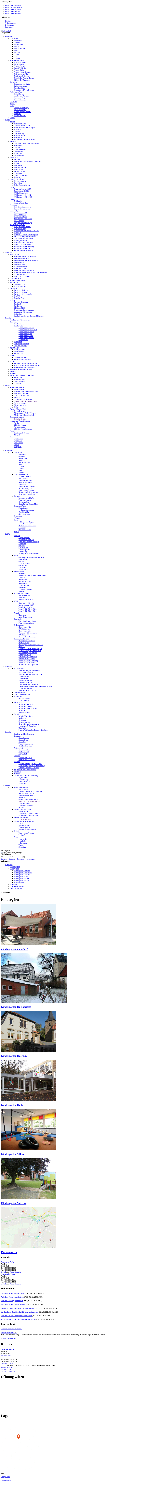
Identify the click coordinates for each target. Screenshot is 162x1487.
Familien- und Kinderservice (20, 320)
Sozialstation (18, 383)
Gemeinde (8, 36)
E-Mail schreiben (7, 1363)
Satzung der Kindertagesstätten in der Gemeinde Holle (20, 1308)
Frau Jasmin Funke (7, 1262)
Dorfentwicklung (20, 229)
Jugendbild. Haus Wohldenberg (21, 369)
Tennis (16, 445)
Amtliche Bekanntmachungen (24, 128)
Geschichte (13, 102)
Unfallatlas (18, 314)
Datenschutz (9, 25)
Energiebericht (19, 262)
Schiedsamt (18, 173)
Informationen (15, 254)
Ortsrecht (17, 131)
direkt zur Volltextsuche (13, 7)
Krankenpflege (19, 379)
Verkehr (12, 300)
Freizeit (7, 385)
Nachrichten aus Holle (22, 126)
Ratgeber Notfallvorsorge (23, 223)
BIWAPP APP (19, 221)
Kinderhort (18, 342)
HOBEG (17, 296)
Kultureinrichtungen (17, 387)
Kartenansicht (23, 340)
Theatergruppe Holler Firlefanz (25, 413)
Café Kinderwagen (20, 346)
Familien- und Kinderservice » (11, 1329)
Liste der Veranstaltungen (23, 429)
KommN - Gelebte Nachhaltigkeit (26, 235)
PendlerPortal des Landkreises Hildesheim (28, 316)
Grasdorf (17, 42)
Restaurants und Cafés (22, 84)
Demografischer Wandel (22, 227)
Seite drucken (11, 1339)
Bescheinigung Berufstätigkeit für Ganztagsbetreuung (19, 1312)
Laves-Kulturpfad (20, 62)
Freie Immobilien (20, 286)
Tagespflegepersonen (21, 344)
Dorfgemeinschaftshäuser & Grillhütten (27, 161)
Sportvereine (18, 439)
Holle (16, 50)
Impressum (9, 27)
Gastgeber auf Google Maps (24, 90)
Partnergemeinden (20, 241)
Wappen (12, 104)
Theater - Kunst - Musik (18, 409)
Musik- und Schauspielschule (24, 415)
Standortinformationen (17, 280)
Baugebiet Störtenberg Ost (23, 294)
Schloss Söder (19, 70)
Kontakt (8, 21)
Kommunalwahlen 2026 (22, 189)
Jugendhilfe (18, 377)
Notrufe (12, 199)
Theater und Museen (21, 405)
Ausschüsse (18, 145)
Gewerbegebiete (15, 278)
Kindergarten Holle (25, 334)
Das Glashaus (19, 64)
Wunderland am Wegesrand (23, 250)
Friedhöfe (13, 371)
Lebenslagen (18, 183)
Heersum (17, 46)
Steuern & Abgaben (21, 175)
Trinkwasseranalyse (21, 274)
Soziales (8, 318)
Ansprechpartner (20, 124)
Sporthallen (18, 441)
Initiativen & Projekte (17, 225)
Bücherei (17, 397)
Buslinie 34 (18, 304)
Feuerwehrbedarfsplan (22, 209)
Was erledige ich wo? (17, 179)
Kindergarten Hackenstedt (28, 330)
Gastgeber (13, 82)
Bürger (7, 120)
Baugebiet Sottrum (20, 292)
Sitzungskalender (20, 149)
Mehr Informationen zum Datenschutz (14, 1337)
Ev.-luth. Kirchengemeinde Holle (25, 363)
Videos (12, 118)
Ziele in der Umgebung (22, 80)
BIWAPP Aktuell (20, 215)
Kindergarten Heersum (26, 332)
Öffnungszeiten (10, 23)
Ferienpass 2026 (19, 350)
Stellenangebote (19, 135)
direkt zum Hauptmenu (13, 9)
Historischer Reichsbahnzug (24, 78)
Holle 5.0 (17, 233)
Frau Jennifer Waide (8, 1274)
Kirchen (12, 361)
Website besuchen (7, 1367)
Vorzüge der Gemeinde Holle (24, 139)
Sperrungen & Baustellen (23, 312)
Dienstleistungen (20, 181)
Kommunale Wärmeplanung (24, 270)
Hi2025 (16, 407)
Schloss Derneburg (20, 66)
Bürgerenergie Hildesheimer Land (26, 260)
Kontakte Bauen (19, 298)
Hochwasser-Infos (20, 217)
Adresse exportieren (8, 1371)
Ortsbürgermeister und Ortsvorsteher (26, 143)
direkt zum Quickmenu (13, 5)
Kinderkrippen (19, 324)
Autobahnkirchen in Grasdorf (24, 367)
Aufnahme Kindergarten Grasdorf (12, 1293)
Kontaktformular (15, 1272)
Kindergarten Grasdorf (26, 328)
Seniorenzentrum (20, 381)
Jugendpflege (14, 348)
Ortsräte (17, 147)
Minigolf (17, 435)
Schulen (12, 355)
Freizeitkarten (19, 94)
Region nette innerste (17, 417)
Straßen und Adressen (21, 96)
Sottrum (17, 58)
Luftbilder (17, 114)
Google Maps (5, 1477)
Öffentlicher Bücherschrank (23, 399)
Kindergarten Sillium (26, 336)
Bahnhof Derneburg (21, 302)
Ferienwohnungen (20, 86)
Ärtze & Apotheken (21, 203)
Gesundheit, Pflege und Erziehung (22, 375)
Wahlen (12, 187)
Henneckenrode (19, 48)
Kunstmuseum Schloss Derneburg (26, 391)
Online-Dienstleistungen (22, 185)
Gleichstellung (19, 133)
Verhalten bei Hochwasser (23, 219)
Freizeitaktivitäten (20, 419)
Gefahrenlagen (15, 211)
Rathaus (12, 122)
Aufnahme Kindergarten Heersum (13, 1304)
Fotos (12, 106)
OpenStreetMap (19, 98)
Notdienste (18, 201)
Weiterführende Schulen (22, 359)
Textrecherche (19, 155)
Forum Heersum (19, 411)
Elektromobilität (19, 308)
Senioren (13, 373)
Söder (16, 56)
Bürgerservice (14, 157)
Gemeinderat (18, 151)
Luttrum (17, 52)
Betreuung (13, 322)
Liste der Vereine (20, 425)
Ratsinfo (13, 141)
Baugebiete (14, 288)
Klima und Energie (20, 268)
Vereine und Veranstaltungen (20, 421)
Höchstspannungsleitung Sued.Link (26, 231)
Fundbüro (17, 163)
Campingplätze (19, 88)
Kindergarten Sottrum (26, 338)
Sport (11, 437)
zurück (3, 1339)
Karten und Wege (16, 92)
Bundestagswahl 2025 (22, 191)
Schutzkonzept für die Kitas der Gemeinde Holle (18, 1319)
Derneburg (18, 40)
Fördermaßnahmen (20, 266)
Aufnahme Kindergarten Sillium (12, 1301)
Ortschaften (14, 38)
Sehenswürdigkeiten (17, 60)
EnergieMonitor (19, 264)
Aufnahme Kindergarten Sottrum (12, 1297)
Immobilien (14, 282)
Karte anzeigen (6, 1355)
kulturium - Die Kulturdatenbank (25, 401)
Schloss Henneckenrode (22, 72)
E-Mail (3, 1272)
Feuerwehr (13, 205)
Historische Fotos (20, 116)
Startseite (4, 859)
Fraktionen (18, 153)
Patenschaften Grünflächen (23, 243)
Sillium (16, 54)
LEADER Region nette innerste (25, 237)
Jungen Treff (18, 354)
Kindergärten (18, 326)
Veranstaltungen (19, 427)
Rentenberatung (19, 171)
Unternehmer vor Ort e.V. (23, 276)
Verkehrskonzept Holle (22, 248)
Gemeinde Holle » (7, 1349)
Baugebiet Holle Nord (22, 290)
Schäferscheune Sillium (22, 395)
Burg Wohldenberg (20, 68)
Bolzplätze (17, 447)
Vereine (16, 423)
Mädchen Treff (19, 352)
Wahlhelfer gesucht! (21, 193)
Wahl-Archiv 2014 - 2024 (23, 195)
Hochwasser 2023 (20, 213)
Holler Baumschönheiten (22, 112)
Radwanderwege (20, 100)
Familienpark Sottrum (21, 76)
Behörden (17, 159)
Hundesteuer (18, 169)
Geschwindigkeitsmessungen (24, 310)
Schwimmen (18, 443)
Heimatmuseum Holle (21, 74)
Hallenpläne (18, 165)
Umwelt (17, 177)
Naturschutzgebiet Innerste (23, 239)
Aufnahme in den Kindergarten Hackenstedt (16, 1316)
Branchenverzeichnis (21, 258)
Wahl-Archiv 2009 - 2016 (23, 197)
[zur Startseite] (6, 31)
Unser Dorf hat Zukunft (22, 244)
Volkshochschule (20, 403)
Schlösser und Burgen (21, 108)
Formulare (17, 130)
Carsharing (18, 306)
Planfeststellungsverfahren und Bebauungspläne (30, 272)
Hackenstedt (18, 44)
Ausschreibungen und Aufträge (25, 256)
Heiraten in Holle (20, 167)
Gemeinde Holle (20, 284)
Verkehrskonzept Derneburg (24, 246)
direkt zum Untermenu (13, 11)
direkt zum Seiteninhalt (13, 13)
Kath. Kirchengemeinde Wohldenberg (27, 365)
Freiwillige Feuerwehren (22, 207)
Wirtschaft (8, 252)
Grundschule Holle (20, 357)
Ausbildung (18, 137)
